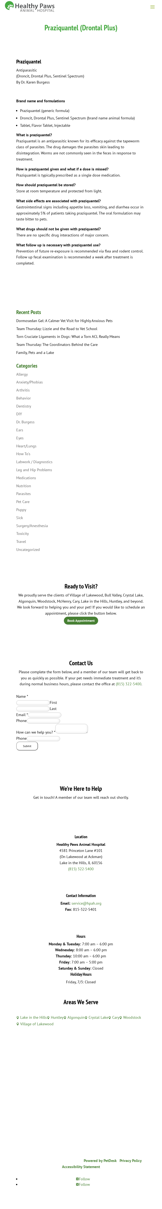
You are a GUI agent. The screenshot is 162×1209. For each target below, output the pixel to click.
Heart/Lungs (26, 446)
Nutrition (23, 485)
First (53, 702)
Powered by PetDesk (100, 1160)
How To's (23, 453)
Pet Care (23, 501)
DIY (19, 414)
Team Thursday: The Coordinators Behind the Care (57, 344)
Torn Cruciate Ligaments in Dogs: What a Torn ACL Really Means (68, 336)
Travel (21, 541)
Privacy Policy (131, 1160)
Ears (19, 430)
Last (53, 708)
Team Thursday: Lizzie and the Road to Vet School (56, 328)
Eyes (20, 438)
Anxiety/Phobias (29, 382)
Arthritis (23, 390)
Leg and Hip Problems (34, 469)
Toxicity (22, 533)
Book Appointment (81, 620)
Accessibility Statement (81, 1166)
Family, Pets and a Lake (35, 352)
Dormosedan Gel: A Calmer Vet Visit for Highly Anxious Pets (64, 320)
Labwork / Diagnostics (34, 461)
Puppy (21, 509)
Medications (26, 477)
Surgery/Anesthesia (32, 525)
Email (22, 714)
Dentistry (23, 406)
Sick (19, 517)
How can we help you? (35, 732)
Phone (21, 720)
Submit (27, 746)
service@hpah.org (86, 903)
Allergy (22, 374)
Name (22, 696)
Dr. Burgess (25, 422)
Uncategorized (28, 549)
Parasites (23, 493)
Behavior (23, 398)
